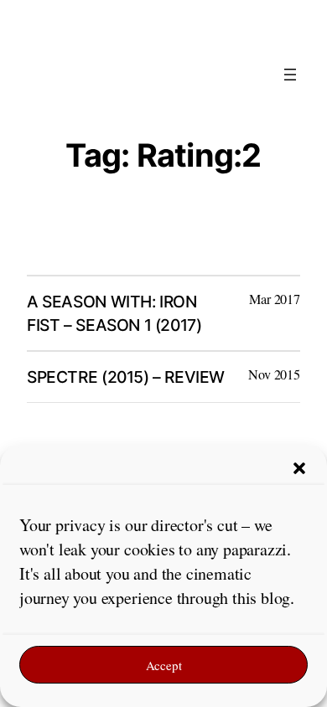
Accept (164, 665)
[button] (299, 468)
